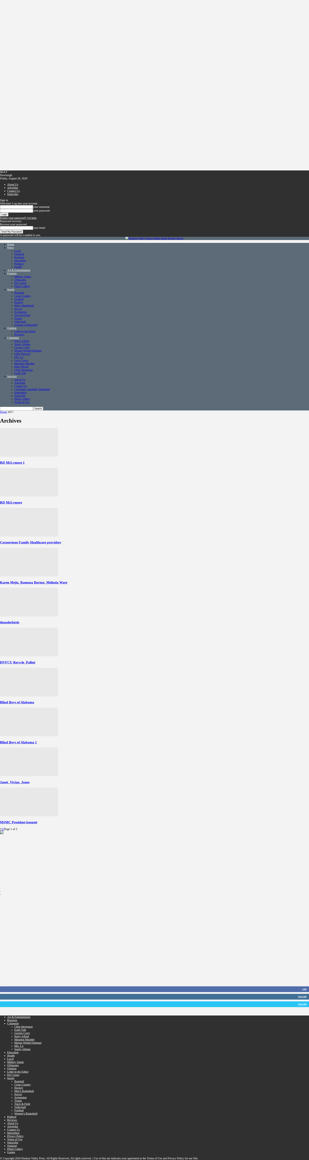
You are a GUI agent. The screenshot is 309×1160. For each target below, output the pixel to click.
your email (39, 227)
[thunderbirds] (29, 615)
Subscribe (12, 194)
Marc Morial (21, 366)
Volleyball (20, 321)
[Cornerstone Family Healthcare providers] (29, 535)
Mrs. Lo (18, 357)
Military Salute (22, 276)
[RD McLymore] (29, 495)
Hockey (18, 302)
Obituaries (20, 279)
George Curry (22, 347)
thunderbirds (9, 622)
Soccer (18, 308)
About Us (12, 184)
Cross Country (22, 295)
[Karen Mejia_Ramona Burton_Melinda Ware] (29, 575)
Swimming (20, 312)
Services (12, 376)
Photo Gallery (22, 286)
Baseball (19, 292)
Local (17, 250)
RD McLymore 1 (12, 462)
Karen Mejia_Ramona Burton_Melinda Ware (33, 582)
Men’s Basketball (24, 305)
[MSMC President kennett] (29, 815)
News (10, 247)
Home (10, 244)
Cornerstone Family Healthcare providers (30, 542)
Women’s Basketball (25, 324)
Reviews (19, 334)
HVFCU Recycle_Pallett (17, 662)
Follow (302, 996)
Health (18, 266)
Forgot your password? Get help (18, 217)
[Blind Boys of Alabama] (29, 695)
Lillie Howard (22, 353)
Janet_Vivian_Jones (15, 782)
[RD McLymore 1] (29, 455)
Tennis (18, 318)
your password (41, 210)
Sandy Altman (22, 344)
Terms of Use (22, 402)
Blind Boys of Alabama (17, 702)
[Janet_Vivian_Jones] (29, 775)
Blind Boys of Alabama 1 (18, 742)
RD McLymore (11, 502)
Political (18, 263)
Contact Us (13, 190)
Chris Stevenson (23, 369)
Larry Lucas (21, 360)
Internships (20, 392)
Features (12, 273)
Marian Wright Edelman (27, 350)
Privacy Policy (15, 1136)
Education (20, 260)
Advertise (12, 187)
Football (19, 299)
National (19, 254)
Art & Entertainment (18, 270)
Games (11, 1152)
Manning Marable (24, 363)
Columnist (13, 337)
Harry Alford (21, 340)
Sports (10, 289)
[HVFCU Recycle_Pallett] (29, 655)
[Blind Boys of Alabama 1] (29, 735)
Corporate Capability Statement (32, 389)
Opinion (11, 328)
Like (304, 989)
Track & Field (22, 315)
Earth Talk (20, 373)
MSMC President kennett (18, 822)
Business (19, 257)
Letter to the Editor (25, 331)
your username (41, 206)
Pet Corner (20, 283)
